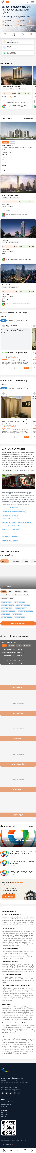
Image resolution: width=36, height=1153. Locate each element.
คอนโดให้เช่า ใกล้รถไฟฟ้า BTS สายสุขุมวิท (14, 511)
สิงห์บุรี (26, 595)
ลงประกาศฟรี (9, 896)
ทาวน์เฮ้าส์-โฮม (27, 645)
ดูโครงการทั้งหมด (28, 118)
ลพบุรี (20, 595)
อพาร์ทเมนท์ (11, 645)
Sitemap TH (4, 1113)
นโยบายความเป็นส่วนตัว (7, 1102)
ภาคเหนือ (25, 561)
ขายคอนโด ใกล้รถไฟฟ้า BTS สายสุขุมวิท (13, 508)
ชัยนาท (11, 598)
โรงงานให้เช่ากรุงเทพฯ (19, 617)
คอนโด (3, 320)
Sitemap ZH (4, 1117)
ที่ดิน (27, 320)
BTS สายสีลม (22, 471)
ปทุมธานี (26, 591)
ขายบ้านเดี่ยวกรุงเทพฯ (6, 608)
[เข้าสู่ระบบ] (28, 2)
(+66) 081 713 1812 (11, 1087)
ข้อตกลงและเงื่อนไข (6, 1104)
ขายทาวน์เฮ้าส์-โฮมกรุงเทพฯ (8, 611)
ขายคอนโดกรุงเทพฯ (6, 602)
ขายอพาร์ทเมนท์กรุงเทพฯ (7, 605)
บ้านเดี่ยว (11, 320)
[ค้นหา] (7, 2)
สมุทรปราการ (18, 591)
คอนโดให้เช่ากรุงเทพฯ (19, 602)
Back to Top (7, 1144)
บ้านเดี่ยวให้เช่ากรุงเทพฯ (21, 608)
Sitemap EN (4, 1115)
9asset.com (19, 1141)
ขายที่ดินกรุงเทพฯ (5, 614)
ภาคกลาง (4, 561)
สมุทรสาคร (4, 598)
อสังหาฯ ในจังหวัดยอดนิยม (17, 623)
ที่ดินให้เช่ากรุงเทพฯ (17, 614)
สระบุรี (14, 595)
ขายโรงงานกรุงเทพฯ (6, 617)
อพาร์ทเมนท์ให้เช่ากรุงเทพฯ (23, 605)
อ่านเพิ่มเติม (26, 365)
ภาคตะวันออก (15, 561)
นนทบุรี (10, 591)
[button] (15, 357)
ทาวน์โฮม (19, 320)
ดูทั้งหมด (3, 317)
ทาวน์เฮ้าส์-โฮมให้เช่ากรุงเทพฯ (25, 611)
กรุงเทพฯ (3, 591)
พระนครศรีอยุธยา (5, 595)
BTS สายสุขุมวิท (9, 471)
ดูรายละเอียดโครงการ (10, 170)
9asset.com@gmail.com (13, 1090)
